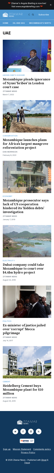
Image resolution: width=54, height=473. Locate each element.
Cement (7, 382)
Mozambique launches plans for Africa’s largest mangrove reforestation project (25, 144)
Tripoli (27, 463)
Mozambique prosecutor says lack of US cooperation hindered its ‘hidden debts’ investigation (26, 206)
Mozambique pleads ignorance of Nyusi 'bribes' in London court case (26, 83)
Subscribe (43, 14)
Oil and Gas (19, 23)
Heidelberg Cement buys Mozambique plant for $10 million (23, 390)
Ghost (44, 460)
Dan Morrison (10, 152)
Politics (7, 321)
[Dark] (29, 14)
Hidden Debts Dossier (14, 75)
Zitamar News (10, 91)
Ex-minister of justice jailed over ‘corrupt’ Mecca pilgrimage (24, 329)
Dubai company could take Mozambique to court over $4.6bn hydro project (23, 269)
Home (5, 23)
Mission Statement (22, 449)
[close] (50, 5)
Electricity (9, 261)
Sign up (7, 449)
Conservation (10, 136)
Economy (7, 196)
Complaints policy (42, 449)
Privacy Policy (28, 452)
